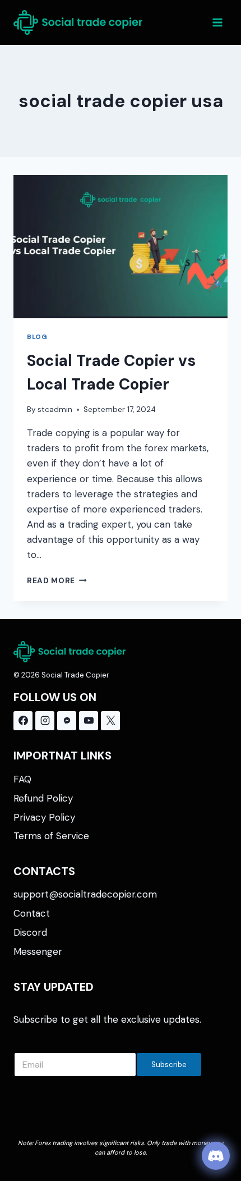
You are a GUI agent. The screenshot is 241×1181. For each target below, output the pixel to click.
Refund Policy (43, 798)
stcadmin (55, 409)
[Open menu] (217, 22)
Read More (57, 580)
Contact (31, 913)
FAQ (22, 779)
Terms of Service (51, 836)
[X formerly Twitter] (110, 720)
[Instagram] (44, 720)
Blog (37, 336)
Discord (30, 932)
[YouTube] (88, 720)
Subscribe (169, 1064)
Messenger (37, 951)
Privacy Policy (44, 817)
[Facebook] (23, 720)
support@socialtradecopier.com (85, 894)
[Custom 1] (66, 720)
